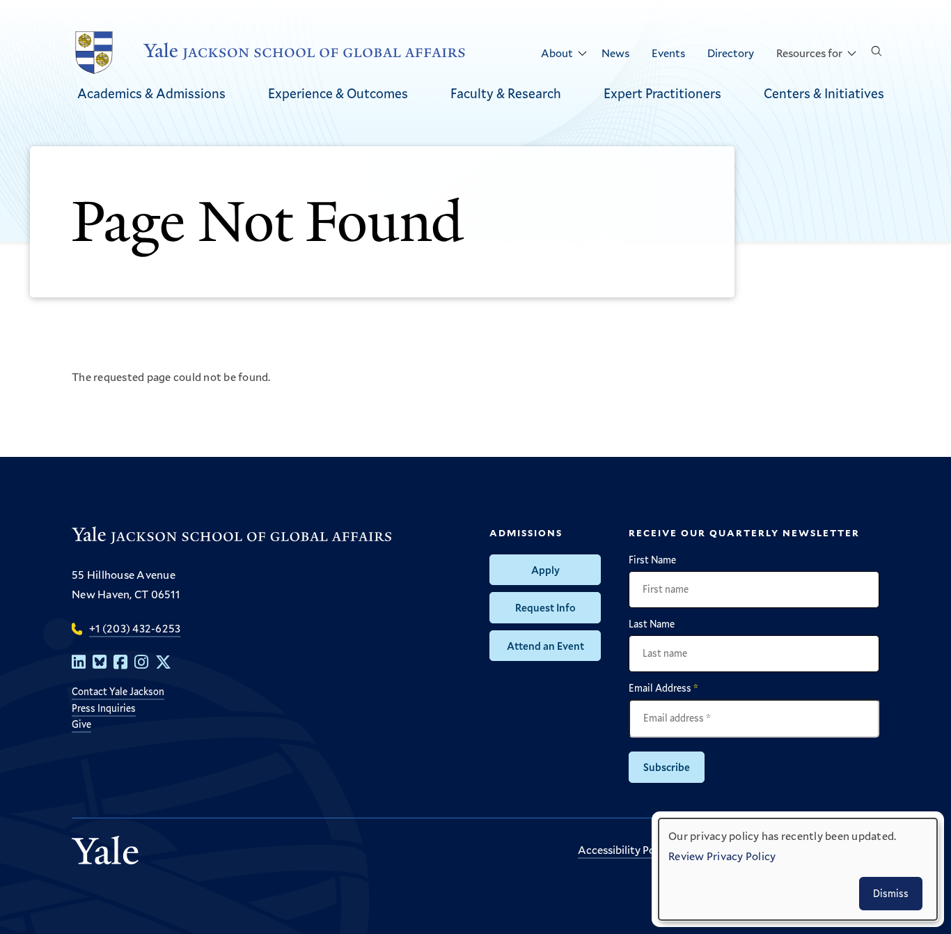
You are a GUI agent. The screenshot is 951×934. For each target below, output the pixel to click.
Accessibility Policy (625, 849)
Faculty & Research (505, 93)
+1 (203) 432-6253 (134, 628)
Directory (730, 52)
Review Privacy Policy (722, 855)
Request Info (545, 607)
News (615, 52)
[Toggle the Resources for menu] (851, 54)
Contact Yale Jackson (118, 691)
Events (668, 52)
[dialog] (798, 869)
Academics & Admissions (151, 93)
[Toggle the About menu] (582, 54)
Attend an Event (545, 646)
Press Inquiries (104, 708)
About (557, 52)
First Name (652, 560)
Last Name (652, 624)
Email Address (663, 688)
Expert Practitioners (662, 93)
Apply (545, 570)
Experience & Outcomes (338, 93)
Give (81, 724)
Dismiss (891, 893)
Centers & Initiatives (824, 93)
